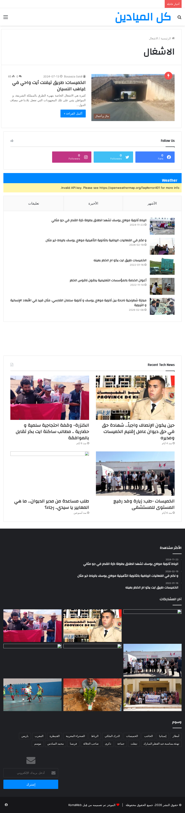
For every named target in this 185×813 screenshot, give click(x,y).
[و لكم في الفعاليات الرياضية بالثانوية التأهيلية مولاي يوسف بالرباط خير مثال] (162, 246)
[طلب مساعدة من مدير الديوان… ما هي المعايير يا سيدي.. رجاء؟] (49, 473)
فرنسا (73, 743)
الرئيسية (166, 38)
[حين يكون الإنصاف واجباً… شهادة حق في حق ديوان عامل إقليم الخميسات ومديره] (135, 398)
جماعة (120, 743)
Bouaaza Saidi (73, 76)
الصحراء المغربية (75, 736)
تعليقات (33, 203)
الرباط (94, 736)
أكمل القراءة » (73, 113)
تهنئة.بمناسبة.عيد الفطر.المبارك (161, 743)
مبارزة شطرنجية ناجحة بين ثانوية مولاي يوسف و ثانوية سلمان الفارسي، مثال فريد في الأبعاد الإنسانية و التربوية (78, 302)
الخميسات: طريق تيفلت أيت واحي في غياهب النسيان (49, 85)
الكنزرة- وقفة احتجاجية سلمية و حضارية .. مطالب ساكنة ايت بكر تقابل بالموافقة (52, 431)
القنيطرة (55, 736)
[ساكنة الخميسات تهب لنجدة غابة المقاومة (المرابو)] (92, 694)
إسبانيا (162, 736)
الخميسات (132, 736)
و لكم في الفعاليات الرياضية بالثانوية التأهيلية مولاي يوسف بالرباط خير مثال (96, 240)
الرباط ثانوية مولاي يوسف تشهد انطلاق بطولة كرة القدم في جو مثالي (98, 220)
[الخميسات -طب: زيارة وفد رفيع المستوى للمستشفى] (135, 473)
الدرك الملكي (112, 736)
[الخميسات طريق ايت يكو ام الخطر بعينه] (162, 266)
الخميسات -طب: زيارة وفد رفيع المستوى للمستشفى (144, 504)
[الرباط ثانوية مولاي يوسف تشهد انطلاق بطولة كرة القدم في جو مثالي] (162, 226)
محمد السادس (55, 743)
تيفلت (134, 743)
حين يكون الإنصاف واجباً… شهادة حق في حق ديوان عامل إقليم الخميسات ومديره (138, 431)
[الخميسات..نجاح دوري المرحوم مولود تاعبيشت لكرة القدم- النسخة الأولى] (32, 694)
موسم (37, 743)
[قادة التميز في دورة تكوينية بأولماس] (152, 694)
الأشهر (152, 203)
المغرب (39, 736)
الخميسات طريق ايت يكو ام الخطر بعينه (120, 260)
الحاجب (148, 736)
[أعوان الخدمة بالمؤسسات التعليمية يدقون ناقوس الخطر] (162, 286)
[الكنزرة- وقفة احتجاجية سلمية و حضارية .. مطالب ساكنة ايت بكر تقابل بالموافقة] (49, 398)
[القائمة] (5, 19)
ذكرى (108, 743)
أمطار (176, 736)
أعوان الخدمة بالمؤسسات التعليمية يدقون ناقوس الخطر (108, 280)
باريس (24, 736)
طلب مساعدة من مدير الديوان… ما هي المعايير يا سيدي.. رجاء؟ (51, 504)
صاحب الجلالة (91, 743)
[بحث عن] (179, 19)
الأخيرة (93, 203)
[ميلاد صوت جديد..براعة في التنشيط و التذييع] (32, 660)
